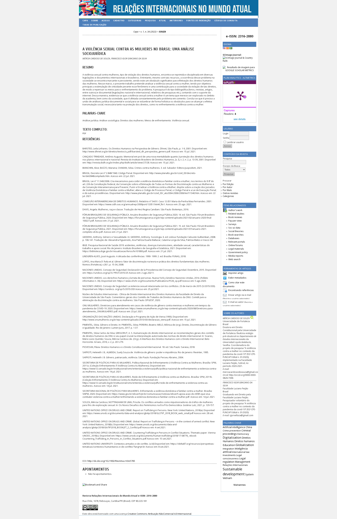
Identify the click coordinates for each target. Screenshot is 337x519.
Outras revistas (230, 193)
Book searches (235, 234)
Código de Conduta (225, 20)
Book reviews (235, 217)
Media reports (235, 255)
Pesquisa (150, 20)
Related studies (236, 213)
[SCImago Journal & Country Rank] (239, 60)
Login (225, 133)
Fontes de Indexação (198, 20)
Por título (227, 190)
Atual (162, 20)
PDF (84, 133)
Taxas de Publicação (94, 24)
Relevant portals (236, 241)
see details (240, 119)
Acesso (106, 20)
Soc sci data (234, 227)
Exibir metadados (237, 277)
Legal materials (236, 248)
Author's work (235, 210)
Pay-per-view (235, 220)
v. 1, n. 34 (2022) (149, 31)
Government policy (238, 252)
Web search (234, 259)
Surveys (232, 224)
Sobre (94, 20)
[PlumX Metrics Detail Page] (240, 95)
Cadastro (118, 20)
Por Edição (228, 184)
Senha (226, 137)
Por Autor (227, 187)
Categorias (228, 196)
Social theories (235, 231)
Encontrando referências (241, 290)
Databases (233, 238)
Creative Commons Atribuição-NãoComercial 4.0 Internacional (159, 513)
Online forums (235, 245)
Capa (85, 20)
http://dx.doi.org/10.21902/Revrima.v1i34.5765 (111, 461)
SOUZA (162, 31)
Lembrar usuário (235, 142)
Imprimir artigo (235, 273)
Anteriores (176, 20)
